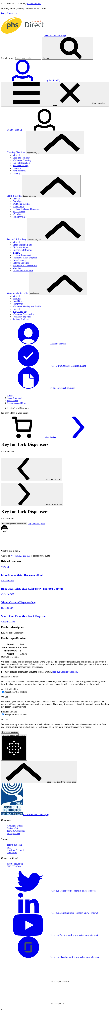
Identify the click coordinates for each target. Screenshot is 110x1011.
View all (16, 155)
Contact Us (12, 13)
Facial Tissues (19, 211)
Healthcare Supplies (22, 316)
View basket (50, 437)
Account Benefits (58, 343)
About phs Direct (14, 825)
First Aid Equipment (22, 255)
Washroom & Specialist (18, 293)
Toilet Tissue (18, 206)
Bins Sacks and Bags (22, 245)
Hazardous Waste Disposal (25, 257)
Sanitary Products (21, 319)
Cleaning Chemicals (16, 152)
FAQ (9, 847)
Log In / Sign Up (15, 130)
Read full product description (14, 524)
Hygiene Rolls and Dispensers (26, 209)
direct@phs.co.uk (15, 864)
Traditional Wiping (21, 204)
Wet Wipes (17, 214)
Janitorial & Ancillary (17, 239)
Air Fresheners (19, 170)
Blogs (4, 13)
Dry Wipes (17, 201)
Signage (16, 252)
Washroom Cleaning (22, 160)
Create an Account (15, 850)
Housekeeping (19, 260)
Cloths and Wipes (21, 247)
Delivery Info (13, 828)
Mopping (17, 268)
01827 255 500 (34, 3)
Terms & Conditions (16, 831)
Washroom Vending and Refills (27, 306)
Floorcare (17, 168)
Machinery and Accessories (25, 265)
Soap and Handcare (21, 158)
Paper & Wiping (14, 196)
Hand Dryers (18, 301)
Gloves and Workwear (23, 270)
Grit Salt (16, 309)
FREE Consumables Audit (62, 388)
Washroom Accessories (23, 314)
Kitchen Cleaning (21, 165)
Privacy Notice (13, 833)
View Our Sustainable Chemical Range (68, 366)
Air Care (16, 298)
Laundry (16, 173)
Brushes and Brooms (22, 250)
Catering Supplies (21, 263)
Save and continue (10, 732)
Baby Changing (20, 311)
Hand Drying (19, 217)
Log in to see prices (36, 523)
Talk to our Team (14, 845)
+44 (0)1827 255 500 (20, 556)
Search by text (7, 58)
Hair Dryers (18, 304)
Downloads (12, 852)
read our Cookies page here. (65, 672)
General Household (21, 163)
